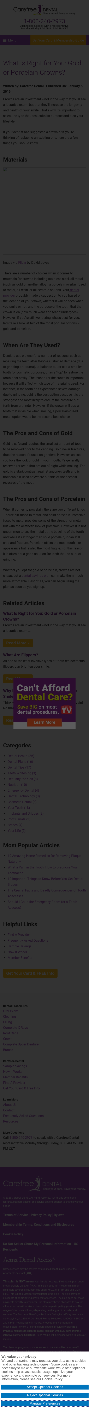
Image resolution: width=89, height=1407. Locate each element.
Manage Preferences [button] (45, 1403)
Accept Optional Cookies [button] (45, 1387)
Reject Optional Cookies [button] (45, 1395)
